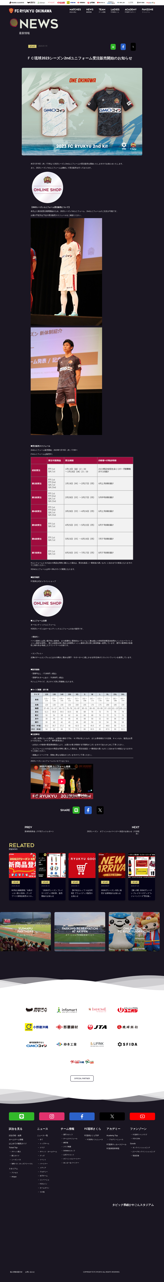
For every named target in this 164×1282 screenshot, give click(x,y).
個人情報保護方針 (16, 1272)
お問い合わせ (30, 1272)
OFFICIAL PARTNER (82, 1078)
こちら (66, 761)
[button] (75, 11)
